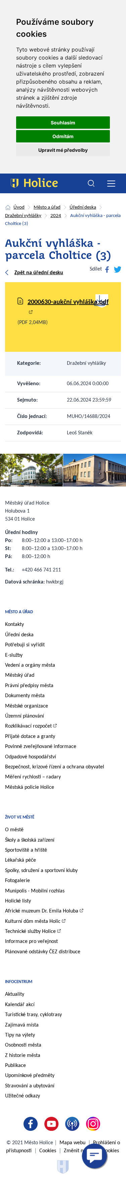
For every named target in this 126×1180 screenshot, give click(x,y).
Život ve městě (19, 817)
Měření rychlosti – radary (33, 777)
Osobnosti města (23, 1045)
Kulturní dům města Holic (32, 921)
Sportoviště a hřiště (26, 850)
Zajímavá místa (22, 1025)
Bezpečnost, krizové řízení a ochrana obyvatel (54, 767)
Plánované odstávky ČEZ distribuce (42, 952)
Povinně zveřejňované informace (40, 746)
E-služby (14, 655)
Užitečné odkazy (22, 1096)
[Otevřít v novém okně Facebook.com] (32, 1124)
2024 (55, 215)
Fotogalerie (17, 880)
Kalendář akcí (20, 1004)
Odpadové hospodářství (30, 757)
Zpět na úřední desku (38, 273)
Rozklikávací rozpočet (28, 726)
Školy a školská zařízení (29, 840)
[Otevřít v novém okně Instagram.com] (94, 1124)
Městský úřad (19, 675)
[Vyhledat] (91, 183)
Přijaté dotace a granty (30, 736)
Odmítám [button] (63, 136)
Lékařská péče (20, 860)
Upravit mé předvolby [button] (63, 150)
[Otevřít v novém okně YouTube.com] (52, 1124)
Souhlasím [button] (63, 122)
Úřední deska (83, 207)
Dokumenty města (25, 696)
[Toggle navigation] (111, 183)
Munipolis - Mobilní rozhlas (35, 891)
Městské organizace (26, 706)
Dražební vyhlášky (23, 215)
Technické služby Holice (30, 931)
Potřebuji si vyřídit (25, 645)
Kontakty (14, 624)
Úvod (19, 207)
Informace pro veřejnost (31, 941)
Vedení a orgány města (30, 665)
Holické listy (18, 901)
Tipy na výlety (20, 1035)
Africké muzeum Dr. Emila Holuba (41, 911)
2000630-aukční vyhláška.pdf (68, 302)
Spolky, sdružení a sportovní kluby (41, 870)
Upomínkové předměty (29, 1075)
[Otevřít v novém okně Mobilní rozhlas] (73, 1124)
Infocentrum (18, 982)
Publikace (15, 1065)
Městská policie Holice (29, 787)
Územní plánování (24, 716)
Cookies (47, 1151)
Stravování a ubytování (29, 1086)
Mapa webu (72, 1143)
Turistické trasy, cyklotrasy (33, 1014)
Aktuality (14, 994)
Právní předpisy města (29, 685)
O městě (14, 830)
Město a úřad (47, 207)
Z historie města (22, 1055)
